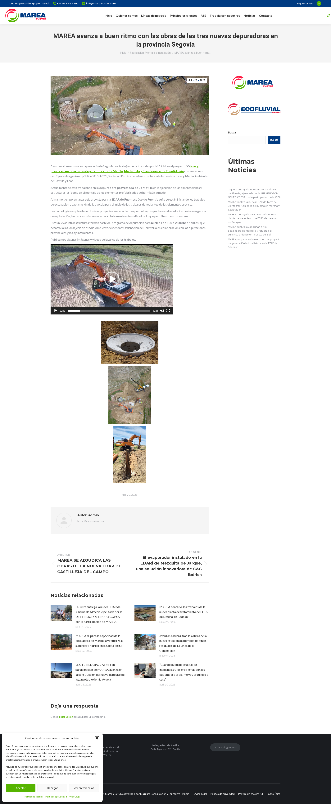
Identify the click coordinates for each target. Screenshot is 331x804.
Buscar (232, 132)
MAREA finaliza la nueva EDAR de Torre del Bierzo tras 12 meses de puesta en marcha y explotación (254, 205)
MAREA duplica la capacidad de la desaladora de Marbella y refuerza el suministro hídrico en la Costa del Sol (99, 640)
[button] (97, 738)
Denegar (52, 788)
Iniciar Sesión (66, 716)
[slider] (109, 311)
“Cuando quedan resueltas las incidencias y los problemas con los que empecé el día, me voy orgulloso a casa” (183, 672)
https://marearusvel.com (91, 521)
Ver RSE (107, 755)
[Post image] (61, 613)
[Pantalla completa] (168, 311)
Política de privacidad (56, 796)
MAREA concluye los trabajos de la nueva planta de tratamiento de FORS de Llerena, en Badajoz (183, 611)
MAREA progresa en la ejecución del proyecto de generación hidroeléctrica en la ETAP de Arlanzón (254, 243)
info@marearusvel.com (101, 3)
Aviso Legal (74, 796)
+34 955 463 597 (67, 3)
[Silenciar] (162, 311)
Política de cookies (34, 796)
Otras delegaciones (225, 747)
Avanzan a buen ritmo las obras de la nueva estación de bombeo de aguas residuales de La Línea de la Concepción (183, 643)
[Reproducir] (55, 311)
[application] (112, 279)
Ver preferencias (84, 788)
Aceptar (20, 788)
